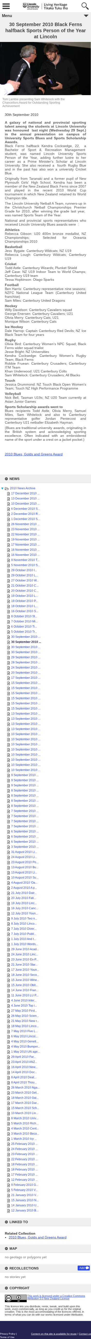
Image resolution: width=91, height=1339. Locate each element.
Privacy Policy (7, 1333)
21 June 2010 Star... (24, 964)
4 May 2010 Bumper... (25, 1046)
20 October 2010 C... (24, 590)
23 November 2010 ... (25, 529)
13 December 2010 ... (25, 498)
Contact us (85, 1333)
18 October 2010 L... (24, 606)
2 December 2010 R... (25, 514)
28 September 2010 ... (25, 662)
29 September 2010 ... (25, 657)
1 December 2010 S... (25, 519)
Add (82, 1268)
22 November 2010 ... (25, 534)
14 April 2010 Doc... (24, 1072)
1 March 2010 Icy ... (24, 1138)
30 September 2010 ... (25, 637)
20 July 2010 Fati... (23, 898)
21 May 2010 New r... (25, 1021)
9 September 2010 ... (25, 775)
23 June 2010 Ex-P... (24, 959)
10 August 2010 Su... (24, 877)
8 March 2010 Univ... (24, 1118)
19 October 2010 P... (24, 601)
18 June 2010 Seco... (25, 975)
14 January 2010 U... (25, 1205)
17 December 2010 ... (25, 493)
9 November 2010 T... (25, 560)
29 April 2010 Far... (23, 1057)
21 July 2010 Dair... (23, 893)
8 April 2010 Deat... (23, 1077)
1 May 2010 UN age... (25, 1051)
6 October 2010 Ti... (24, 626)
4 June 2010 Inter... (23, 1000)
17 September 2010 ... (25, 677)
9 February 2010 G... (24, 1185)
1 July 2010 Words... (24, 944)
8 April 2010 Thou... (24, 1082)
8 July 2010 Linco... (24, 923)
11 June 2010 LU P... (24, 995)
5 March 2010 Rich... (24, 1123)
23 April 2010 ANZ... (24, 1062)
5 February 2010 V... (24, 1190)
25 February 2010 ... (24, 1144)
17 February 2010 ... (24, 1174)
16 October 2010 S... (24, 611)
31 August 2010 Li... (24, 852)
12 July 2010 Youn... (24, 913)
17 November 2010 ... (25, 544)
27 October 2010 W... (25, 580)
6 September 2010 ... (25, 831)
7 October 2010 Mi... (24, 621)
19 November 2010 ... (25, 539)
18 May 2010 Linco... (25, 1026)
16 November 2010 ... (25, 549)
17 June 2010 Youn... (25, 969)
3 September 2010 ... (25, 847)
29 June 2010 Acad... (25, 949)
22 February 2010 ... (24, 1159)
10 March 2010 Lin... (24, 1113)
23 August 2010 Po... (24, 862)
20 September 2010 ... (25, 672)
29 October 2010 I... (24, 570)
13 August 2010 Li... (24, 872)
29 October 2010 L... (24, 575)
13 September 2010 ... (25, 713)
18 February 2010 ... (24, 1164)
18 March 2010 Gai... (25, 1097)
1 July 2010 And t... (23, 939)
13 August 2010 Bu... (24, 867)
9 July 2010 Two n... (24, 918)
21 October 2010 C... (24, 585)
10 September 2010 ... (25, 734)
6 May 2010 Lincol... (24, 1036)
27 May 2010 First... (24, 1010)
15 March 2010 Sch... (25, 1108)
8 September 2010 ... (25, 790)
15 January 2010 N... (25, 1200)
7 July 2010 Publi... (23, 934)
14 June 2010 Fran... (24, 990)
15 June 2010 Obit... (24, 985)
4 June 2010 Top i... (24, 1005)
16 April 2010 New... (24, 1067)
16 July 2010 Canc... (24, 908)
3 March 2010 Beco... (25, 1133)
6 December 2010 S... (25, 508)
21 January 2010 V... (24, 1195)
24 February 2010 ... (24, 1149)
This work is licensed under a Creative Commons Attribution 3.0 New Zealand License (56, 1297)
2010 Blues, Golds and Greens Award (37, 1237)
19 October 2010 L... (24, 596)
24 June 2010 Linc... (24, 954)
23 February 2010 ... (24, 1154)
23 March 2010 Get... (25, 1092)
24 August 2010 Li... (24, 857)
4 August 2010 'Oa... (24, 882)
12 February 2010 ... (24, 1179)
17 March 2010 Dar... (25, 1103)
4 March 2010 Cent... (25, 1128)
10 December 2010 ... (25, 503)
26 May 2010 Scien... (25, 1016)
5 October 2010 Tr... (24, 631)
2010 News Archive (22, 488)
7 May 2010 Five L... (24, 1031)
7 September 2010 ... (25, 811)
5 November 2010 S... (25, 565)
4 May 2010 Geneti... (24, 1041)
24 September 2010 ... (25, 667)
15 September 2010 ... (25, 683)
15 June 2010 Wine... (25, 980)
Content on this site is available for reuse (54, 1333)
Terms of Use (7, 1337)
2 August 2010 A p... (24, 887)
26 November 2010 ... (25, 524)
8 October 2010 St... (24, 616)
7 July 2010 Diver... (23, 928)
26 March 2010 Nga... (25, 1087)
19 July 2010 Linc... (24, 903)
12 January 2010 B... (24, 1210)
